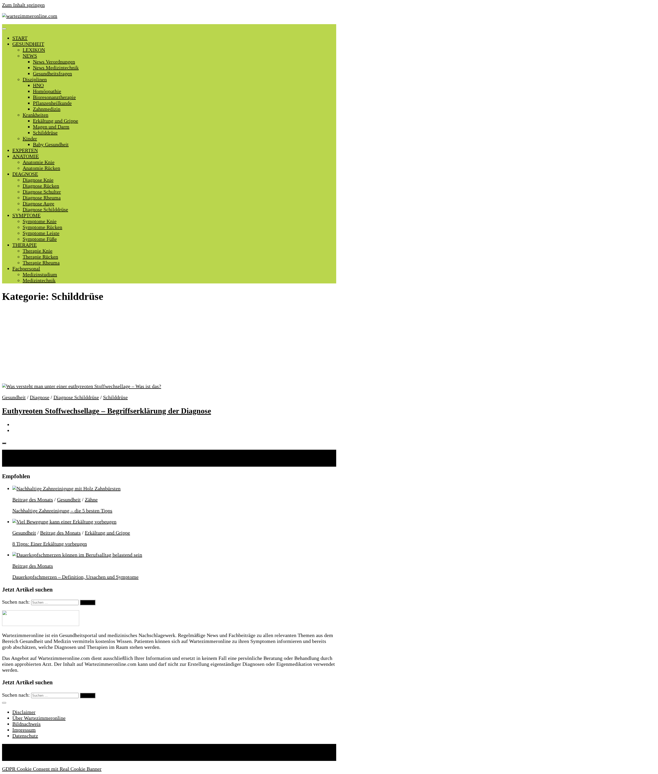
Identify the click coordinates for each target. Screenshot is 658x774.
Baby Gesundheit (51, 144)
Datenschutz (25, 736)
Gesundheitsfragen (52, 73)
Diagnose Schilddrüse (45, 209)
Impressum (24, 730)
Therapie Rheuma (41, 262)
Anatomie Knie (38, 162)
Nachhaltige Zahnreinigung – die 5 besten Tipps (62, 510)
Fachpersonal (26, 268)
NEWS (30, 56)
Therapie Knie (37, 251)
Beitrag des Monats (32, 499)
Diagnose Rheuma (42, 197)
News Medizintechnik (56, 67)
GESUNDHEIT (28, 44)
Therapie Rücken (40, 257)
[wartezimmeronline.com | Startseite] (29, 16)
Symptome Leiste (41, 233)
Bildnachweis (26, 724)
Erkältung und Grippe (55, 121)
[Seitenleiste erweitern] (4, 443)
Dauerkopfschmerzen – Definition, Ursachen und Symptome (75, 577)
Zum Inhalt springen (23, 5)
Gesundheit (14, 397)
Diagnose (39, 397)
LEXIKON (34, 50)
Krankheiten (35, 115)
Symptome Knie (40, 221)
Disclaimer (23, 712)
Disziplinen (35, 79)
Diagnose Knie (38, 180)
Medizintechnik (39, 280)
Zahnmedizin (46, 109)
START (20, 38)
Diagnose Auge (38, 203)
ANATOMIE (25, 156)
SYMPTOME (26, 215)
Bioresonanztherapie (54, 97)
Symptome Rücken (42, 227)
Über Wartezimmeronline (39, 718)
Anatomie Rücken (41, 168)
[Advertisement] (169, 345)
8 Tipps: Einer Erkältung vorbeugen (49, 544)
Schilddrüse (45, 132)
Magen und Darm (51, 127)
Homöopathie (47, 91)
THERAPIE (24, 245)
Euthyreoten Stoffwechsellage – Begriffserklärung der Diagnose (106, 411)
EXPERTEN (25, 150)
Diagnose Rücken (41, 186)
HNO (38, 85)
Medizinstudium (40, 274)
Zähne (91, 499)
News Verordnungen (54, 61)
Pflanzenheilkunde (52, 103)
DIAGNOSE (25, 174)
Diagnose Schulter (42, 192)
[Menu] (4, 29)
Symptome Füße (40, 239)
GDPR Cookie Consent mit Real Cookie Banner (52, 769)
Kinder (30, 138)
